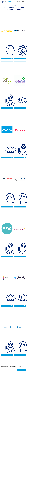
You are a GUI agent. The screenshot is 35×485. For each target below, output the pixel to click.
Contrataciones (19, 1)
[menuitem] (18, 3)
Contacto (23, 1)
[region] (13, 367)
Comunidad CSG (10, 1)
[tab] (4, 7)
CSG (5, 1)
